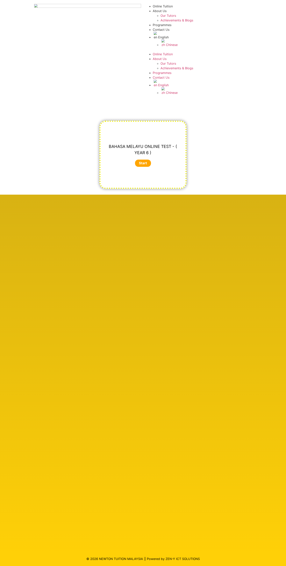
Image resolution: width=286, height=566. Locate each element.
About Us (160, 11)
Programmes (162, 25)
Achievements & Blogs (177, 20)
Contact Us (161, 30)
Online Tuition (163, 6)
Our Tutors (168, 16)
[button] (198, 49)
